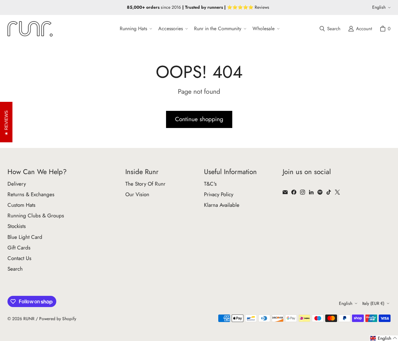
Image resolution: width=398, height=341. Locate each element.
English (379, 7)
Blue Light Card (24, 237)
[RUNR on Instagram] (302, 192)
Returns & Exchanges (30, 194)
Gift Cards (18, 247)
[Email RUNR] (285, 192)
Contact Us (19, 258)
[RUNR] (30, 28)
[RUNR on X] (337, 192)
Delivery (16, 183)
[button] (135, 29)
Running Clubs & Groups (35, 215)
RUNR (29, 318)
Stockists (16, 226)
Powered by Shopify (57, 318)
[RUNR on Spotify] (320, 192)
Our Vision (137, 194)
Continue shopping (199, 119)
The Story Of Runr (145, 183)
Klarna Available (221, 205)
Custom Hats (21, 205)
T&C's (210, 183)
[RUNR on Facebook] (293, 192)
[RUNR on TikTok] (328, 192)
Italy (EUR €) (373, 303)
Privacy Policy (218, 194)
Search (15, 268)
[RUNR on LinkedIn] (311, 192)
